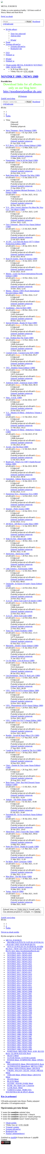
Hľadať (29, 22)
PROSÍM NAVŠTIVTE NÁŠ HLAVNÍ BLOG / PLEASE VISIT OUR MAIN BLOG (25, 943)
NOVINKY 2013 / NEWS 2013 (19, 981)
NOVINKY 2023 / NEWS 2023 (19, 959)
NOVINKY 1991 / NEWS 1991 (19, 1028)
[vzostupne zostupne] (28, 912)
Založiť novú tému (8, 99)
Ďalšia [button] (8, 116)
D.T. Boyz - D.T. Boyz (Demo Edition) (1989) (23, 145)
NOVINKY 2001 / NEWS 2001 (19, 1006)
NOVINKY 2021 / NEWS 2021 (19, 964)
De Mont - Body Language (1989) (19, 862)
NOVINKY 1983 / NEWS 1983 (19, 1045)
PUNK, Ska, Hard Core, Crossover (20, 1086)
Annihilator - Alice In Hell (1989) (18, 308)
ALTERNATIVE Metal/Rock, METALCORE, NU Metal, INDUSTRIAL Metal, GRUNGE (24, 1067)
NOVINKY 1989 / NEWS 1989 (19, 76)
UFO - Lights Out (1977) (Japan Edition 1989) (23, 720)
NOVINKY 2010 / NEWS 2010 (19, 987)
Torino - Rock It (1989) (15, 891)
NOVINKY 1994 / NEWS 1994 (19, 1021)
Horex (18, 133)
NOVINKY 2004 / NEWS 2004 (19, 1000)
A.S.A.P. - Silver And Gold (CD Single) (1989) (24, 601)
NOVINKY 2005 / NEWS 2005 (19, 998)
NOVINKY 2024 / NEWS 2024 (19, 957)
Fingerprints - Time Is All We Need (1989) (22, 160)
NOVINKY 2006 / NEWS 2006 (19, 996)
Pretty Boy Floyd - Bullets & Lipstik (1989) (22, 847)
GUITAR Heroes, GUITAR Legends (21, 1058)
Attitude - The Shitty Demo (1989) (19, 800)
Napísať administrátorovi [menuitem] (15, 1134)
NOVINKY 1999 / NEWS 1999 (19, 1011)
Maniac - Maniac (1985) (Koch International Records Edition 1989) (22, 292)
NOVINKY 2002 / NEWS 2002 (19, 1004)
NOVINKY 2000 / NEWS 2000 (19, 1009)
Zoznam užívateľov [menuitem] (18, 46)
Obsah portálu (11, 1123)
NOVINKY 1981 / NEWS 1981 (19, 1047)
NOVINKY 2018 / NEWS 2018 (19, 970)
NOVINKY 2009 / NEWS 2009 (19, 989)
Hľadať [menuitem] (13, 40)
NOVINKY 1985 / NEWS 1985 (19, 1041)
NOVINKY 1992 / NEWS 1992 (19, 1026)
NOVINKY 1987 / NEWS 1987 (19, 1036)
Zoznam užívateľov (13, 44)
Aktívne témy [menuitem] (16, 36)
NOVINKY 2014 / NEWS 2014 (19, 979)
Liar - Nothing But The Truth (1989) (19, 338)
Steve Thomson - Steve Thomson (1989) (21, 130)
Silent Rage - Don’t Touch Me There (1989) (22, 832)
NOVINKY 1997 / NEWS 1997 (19, 1015)
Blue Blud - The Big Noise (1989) (19, 877)
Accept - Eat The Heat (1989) (17, 447)
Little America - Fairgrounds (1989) (19, 569)
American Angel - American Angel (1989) (22, 383)
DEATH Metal (12, 1079)
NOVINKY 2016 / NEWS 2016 (19, 974)
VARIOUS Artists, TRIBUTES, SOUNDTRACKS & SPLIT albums (20, 1091)
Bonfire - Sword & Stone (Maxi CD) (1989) (22, 735)
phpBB (13, 1138)
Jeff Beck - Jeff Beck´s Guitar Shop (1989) (22, 524)
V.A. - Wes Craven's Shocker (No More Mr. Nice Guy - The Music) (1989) (24, 208)
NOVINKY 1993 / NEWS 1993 (19, 1024)
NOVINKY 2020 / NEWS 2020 (19, 966)
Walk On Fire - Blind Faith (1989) (19, 539)
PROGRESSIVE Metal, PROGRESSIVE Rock (25, 1064)
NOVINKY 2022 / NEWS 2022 (19, 962)
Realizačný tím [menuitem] (16, 49)
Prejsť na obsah (7, 16)
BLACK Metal (13, 1081)
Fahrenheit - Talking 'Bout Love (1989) (21, 479)
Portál (8, 42)
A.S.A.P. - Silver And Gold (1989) (19, 616)
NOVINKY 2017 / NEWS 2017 (19, 972)
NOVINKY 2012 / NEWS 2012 (19, 983)
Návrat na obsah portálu (10, 932)
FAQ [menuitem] (8, 53)
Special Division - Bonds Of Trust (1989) (21, 323)
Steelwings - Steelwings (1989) (17, 554)
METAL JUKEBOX (14, 940)
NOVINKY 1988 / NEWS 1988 (19, 1034)
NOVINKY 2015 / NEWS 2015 (19, 977)
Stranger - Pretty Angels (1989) (17, 509)
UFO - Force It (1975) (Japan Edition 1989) (22, 691)
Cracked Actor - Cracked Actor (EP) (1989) (22, 353)
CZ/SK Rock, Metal (15, 1088)
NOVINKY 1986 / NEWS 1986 (19, 1038)
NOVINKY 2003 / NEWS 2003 (19, 1002)
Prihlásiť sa (10, 61)
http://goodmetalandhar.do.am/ (22, 91)
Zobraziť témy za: (10, 909)
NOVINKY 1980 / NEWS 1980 (19, 1049)
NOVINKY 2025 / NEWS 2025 (19, 955)
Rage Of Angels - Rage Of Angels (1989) (21, 259)
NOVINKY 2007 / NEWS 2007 (19, 994)
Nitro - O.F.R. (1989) (14, 398)
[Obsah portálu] (2, 2)
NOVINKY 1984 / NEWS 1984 (19, 1043)
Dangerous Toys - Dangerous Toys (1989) (22, 494)
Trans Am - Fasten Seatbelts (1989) (19, 631)
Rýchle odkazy (11, 29)
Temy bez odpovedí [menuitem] (18, 34)
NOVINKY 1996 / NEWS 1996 (19, 1017)
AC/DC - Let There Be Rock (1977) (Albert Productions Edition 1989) (22, 243)
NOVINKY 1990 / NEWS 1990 (19, 1030)
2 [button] (6, 114)
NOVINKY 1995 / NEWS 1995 (19, 1019)
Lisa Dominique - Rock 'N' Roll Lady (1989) (23, 676)
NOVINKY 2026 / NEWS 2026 (19, 953)
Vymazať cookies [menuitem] (12, 1127)
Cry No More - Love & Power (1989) (20, 661)
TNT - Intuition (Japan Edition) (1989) (20, 368)
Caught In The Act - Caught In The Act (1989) (23, 750)
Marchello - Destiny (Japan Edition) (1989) (22, 646)
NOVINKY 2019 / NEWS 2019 (19, 968)
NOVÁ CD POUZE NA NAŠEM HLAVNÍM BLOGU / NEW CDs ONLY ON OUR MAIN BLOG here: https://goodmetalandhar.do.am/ (24, 949)
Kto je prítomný (9, 1096)
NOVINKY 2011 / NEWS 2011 (19, 985)
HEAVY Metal (13, 1056)
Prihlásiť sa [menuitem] (10, 55)
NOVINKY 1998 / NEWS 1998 (19, 1013)
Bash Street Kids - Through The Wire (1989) (23, 175)
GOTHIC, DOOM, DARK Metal (20, 1083)
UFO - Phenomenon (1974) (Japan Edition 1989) (24, 705)
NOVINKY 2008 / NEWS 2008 (19, 991)
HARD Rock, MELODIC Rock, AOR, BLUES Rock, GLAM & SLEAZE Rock (25, 1052)
